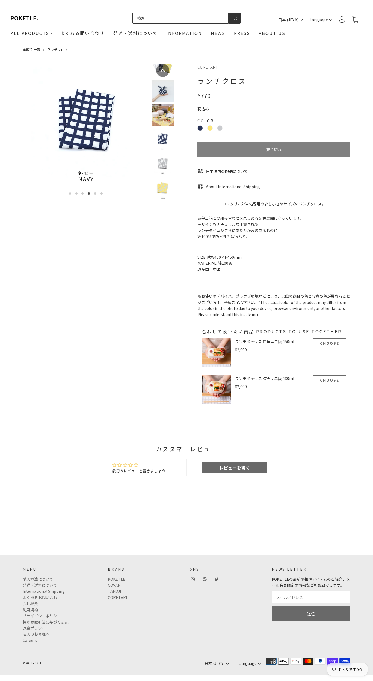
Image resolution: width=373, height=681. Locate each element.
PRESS (242, 33)
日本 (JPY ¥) (288, 19)
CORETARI (207, 67)
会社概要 (30, 603)
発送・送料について (135, 33)
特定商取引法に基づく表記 (46, 622)
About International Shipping (232, 186)
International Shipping (44, 591)
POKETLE (116, 579)
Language (319, 19)
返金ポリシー (34, 628)
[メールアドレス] (311, 597)
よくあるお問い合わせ (42, 597)
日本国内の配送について (226, 171)
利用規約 (30, 609)
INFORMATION (184, 33)
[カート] (355, 19)
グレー (220, 128)
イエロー (210, 128)
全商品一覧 (31, 49)
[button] (162, 70)
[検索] (180, 18)
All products (30, 33)
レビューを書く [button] (234, 467)
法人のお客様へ (36, 634)
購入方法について (38, 579)
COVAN (114, 585)
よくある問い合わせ (82, 33)
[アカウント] (341, 19)
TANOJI (114, 591)
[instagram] (193, 579)
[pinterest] (205, 579)
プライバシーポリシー (42, 615)
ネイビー (200, 128)
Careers (30, 640)
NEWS (218, 33)
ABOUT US (272, 33)
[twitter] (217, 579)
